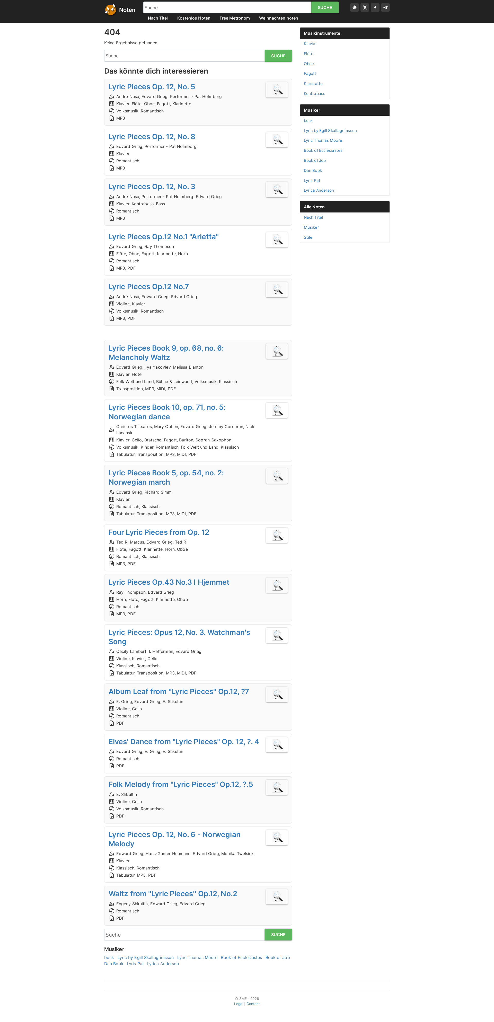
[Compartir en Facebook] (375, 7)
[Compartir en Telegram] (385, 7)
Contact (253, 1004)
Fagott (310, 73)
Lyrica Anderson (163, 963)
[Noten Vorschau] (277, 89)
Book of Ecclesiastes (241, 957)
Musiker (312, 110)
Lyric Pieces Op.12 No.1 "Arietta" (164, 236)
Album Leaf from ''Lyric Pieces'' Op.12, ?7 (179, 691)
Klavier (310, 43)
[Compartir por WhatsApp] (354, 7)
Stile (308, 237)
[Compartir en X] (364, 7)
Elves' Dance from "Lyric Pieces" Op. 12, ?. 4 (184, 741)
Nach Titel (158, 18)
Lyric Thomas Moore (197, 957)
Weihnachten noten (278, 18)
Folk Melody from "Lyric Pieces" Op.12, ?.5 (181, 784)
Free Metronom (235, 18)
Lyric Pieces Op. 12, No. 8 (152, 136)
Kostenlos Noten (194, 18)
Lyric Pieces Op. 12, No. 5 (152, 86)
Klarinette (313, 83)
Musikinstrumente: (323, 33)
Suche (325, 7)
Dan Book (113, 963)
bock (109, 957)
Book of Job (278, 957)
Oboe (309, 63)
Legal (238, 1004)
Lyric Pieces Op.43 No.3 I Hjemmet (169, 582)
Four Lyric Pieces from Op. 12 (159, 532)
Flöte (309, 53)
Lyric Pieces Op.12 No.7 (149, 286)
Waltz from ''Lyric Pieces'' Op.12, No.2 (173, 893)
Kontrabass (314, 93)
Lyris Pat (135, 963)
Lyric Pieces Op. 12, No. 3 (152, 186)
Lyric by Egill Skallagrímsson (146, 957)
